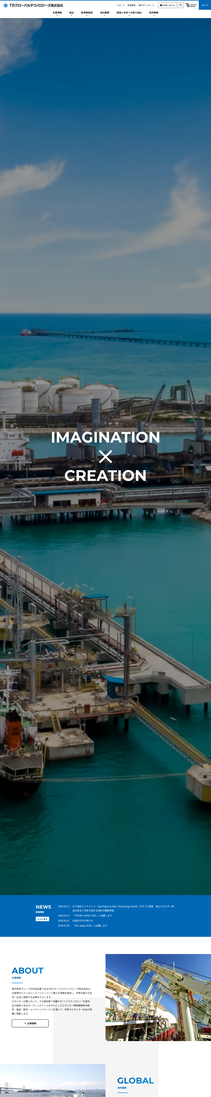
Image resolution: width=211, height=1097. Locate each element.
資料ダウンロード (146, 5)
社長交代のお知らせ (82, 920)
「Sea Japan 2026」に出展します (89, 925)
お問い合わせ (169, 5)
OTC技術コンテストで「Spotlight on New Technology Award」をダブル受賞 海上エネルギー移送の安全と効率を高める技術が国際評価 (123, 908)
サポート (121, 5)
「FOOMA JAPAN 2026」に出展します (92, 915)
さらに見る (42, 918)
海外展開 (104, 12)
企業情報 (31, 1023)
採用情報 (153, 12)
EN (207, 5)
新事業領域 (87, 12)
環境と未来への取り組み (129, 12)
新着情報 (131, 5)
